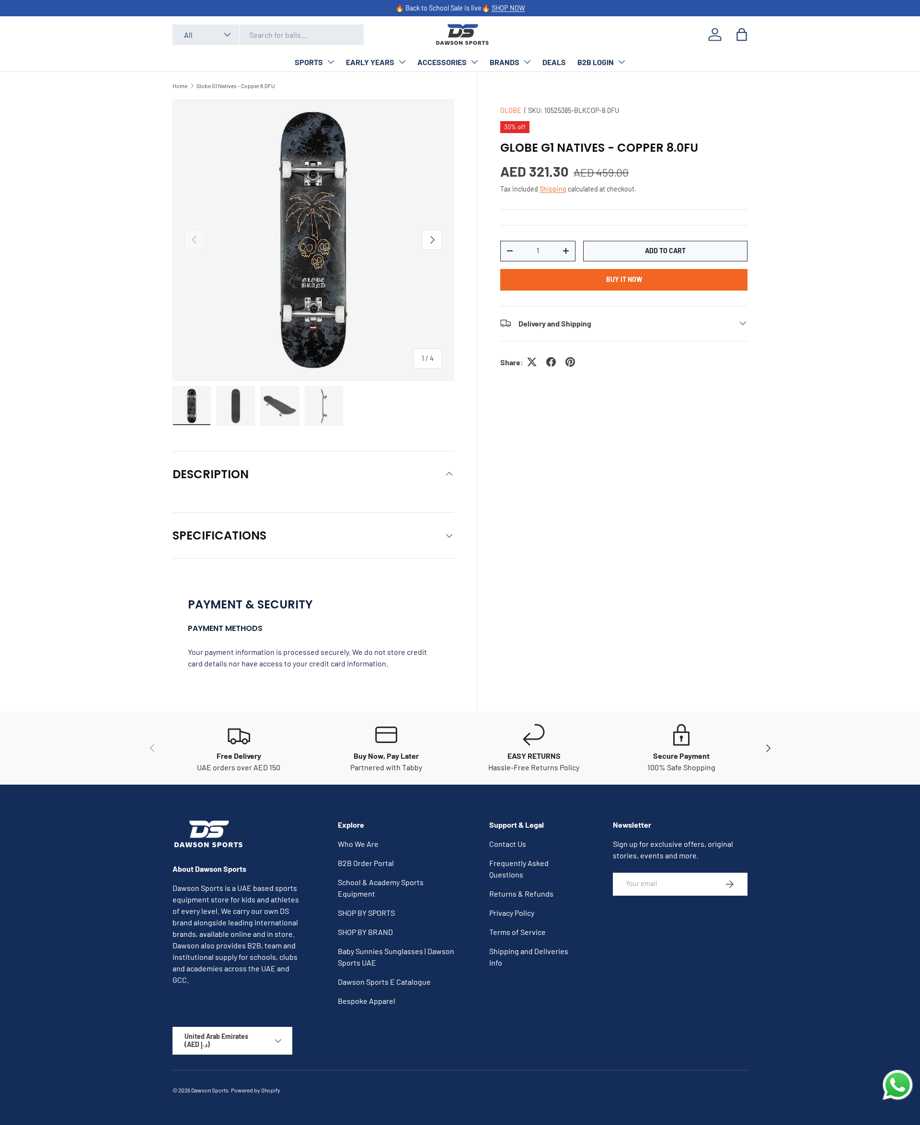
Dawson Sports (210, 1090)
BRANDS (504, 62)
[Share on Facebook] (551, 361)
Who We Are (358, 843)
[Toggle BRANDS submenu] (527, 62)
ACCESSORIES (442, 62)
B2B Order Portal (366, 862)
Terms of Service (517, 931)
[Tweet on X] (531, 361)
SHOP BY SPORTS (366, 912)
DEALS (554, 62)
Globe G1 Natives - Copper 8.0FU (235, 85)
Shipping (553, 188)
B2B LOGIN (595, 62)
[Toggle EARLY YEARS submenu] (402, 62)
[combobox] (268, 34)
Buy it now (624, 279)
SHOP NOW (508, 8)
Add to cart (665, 250)
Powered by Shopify (255, 1090)
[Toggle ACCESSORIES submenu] (474, 62)
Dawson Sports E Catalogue (384, 981)
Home (179, 85)
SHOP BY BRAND (365, 931)
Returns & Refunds (521, 893)
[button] (741, 34)
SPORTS (309, 62)
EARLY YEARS (370, 62)
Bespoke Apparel (366, 1000)
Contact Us (507, 843)
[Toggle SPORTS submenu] (330, 62)
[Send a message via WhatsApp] (897, 1085)
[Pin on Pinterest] (570, 361)
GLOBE (510, 110)
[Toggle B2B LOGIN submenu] (621, 62)
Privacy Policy (511, 912)
